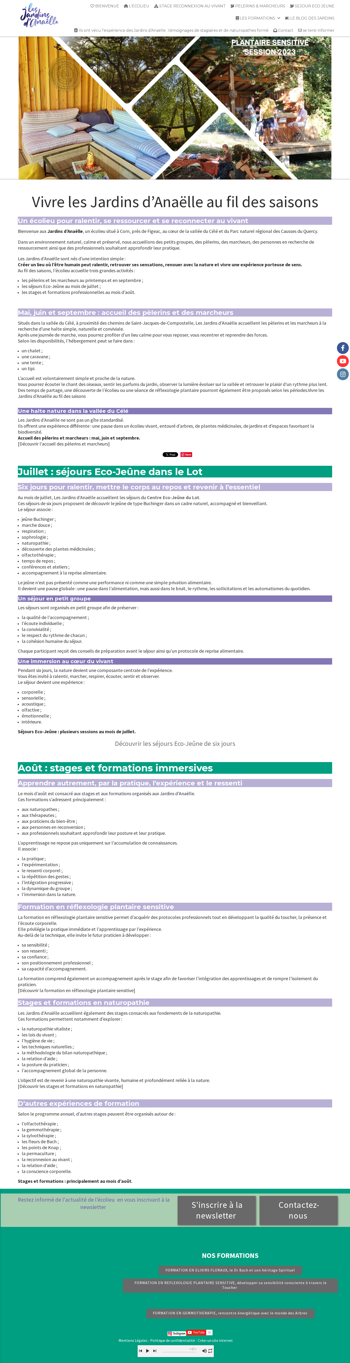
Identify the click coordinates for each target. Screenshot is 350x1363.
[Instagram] (343, 374)
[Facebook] (343, 348)
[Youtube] (343, 361)
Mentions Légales (133, 1340)
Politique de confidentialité (172, 1340)
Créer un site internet (215, 1340)
